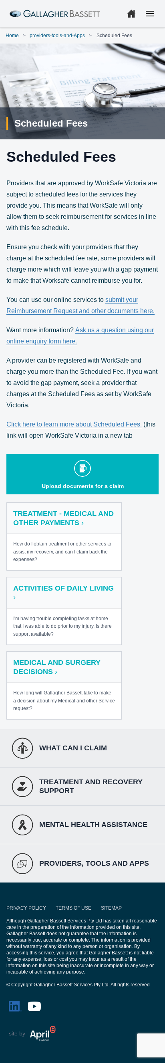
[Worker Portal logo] (54, 14)
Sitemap (111, 908)
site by (17, 1033)
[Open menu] (150, 13)
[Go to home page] (131, 14)
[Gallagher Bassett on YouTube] (34, 1006)
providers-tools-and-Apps (57, 35)
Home (12, 35)
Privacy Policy (26, 908)
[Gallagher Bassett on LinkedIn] (15, 1006)
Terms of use (73, 908)
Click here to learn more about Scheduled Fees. (74, 424)
